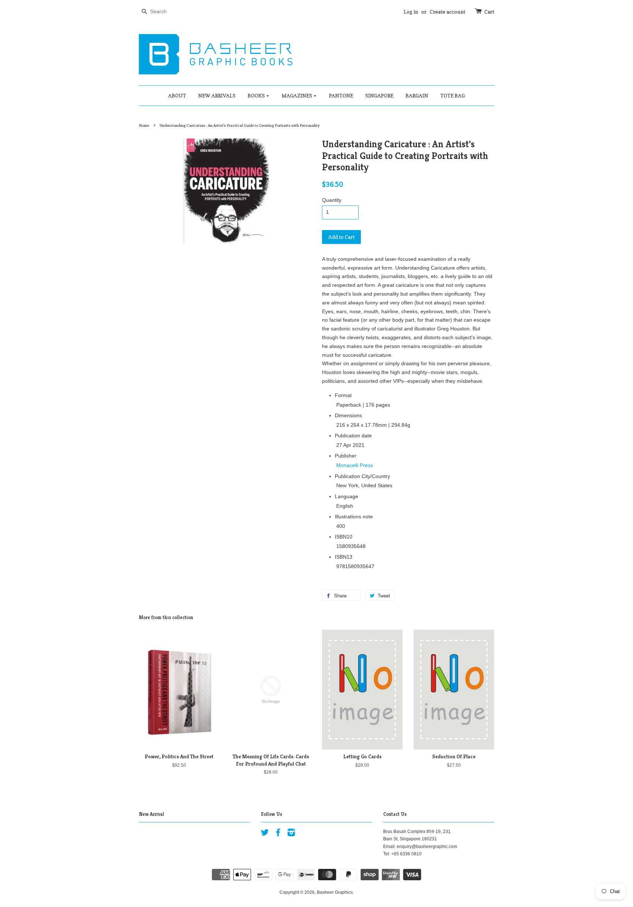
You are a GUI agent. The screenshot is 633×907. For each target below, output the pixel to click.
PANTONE (341, 95)
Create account (447, 11)
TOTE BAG (452, 95)
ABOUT (177, 95)
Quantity (331, 200)
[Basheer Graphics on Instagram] (291, 834)
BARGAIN (417, 95)
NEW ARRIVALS (217, 95)
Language (346, 496)
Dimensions (348, 415)
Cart (489, 11)
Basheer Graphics (335, 892)
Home (144, 125)
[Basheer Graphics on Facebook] (278, 834)
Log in (411, 11)
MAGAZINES (297, 95)
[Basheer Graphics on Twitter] (265, 834)
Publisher (345, 456)
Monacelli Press (354, 465)
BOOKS (257, 95)
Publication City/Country (362, 476)
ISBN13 (343, 557)
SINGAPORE (379, 95)
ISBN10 (343, 537)
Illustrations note (354, 516)
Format (343, 395)
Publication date (353, 435)
